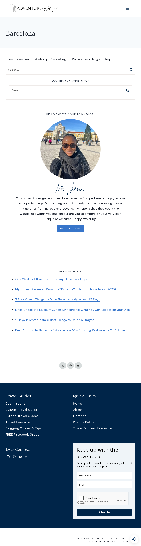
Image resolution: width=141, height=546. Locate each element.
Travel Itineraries (19, 422)
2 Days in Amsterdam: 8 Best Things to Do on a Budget (54, 320)
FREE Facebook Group (23, 434)
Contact (79, 416)
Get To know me (70, 228)
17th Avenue (121, 541)
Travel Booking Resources (93, 428)
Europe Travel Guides (22, 416)
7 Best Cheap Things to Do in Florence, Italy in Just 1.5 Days (57, 299)
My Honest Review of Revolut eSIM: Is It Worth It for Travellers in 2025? (66, 289)
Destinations (15, 403)
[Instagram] (8, 456)
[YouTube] (20, 456)
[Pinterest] (14, 456)
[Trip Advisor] (26, 456)
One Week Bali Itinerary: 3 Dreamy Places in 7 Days (51, 279)
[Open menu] (127, 8)
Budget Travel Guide (21, 410)
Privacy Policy (83, 422)
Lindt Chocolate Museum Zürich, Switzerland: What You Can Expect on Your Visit (72, 310)
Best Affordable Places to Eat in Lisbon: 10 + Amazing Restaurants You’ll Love (70, 330)
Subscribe (104, 512)
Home (77, 403)
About (78, 410)
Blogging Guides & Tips (24, 428)
